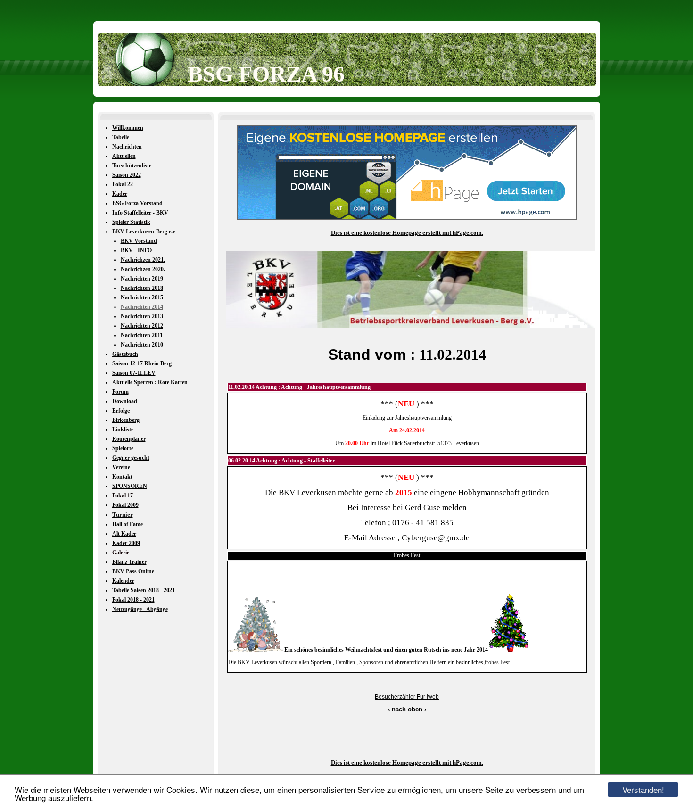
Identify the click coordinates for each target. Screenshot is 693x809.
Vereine (121, 467)
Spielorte (122, 448)
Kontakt (122, 476)
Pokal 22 (122, 184)
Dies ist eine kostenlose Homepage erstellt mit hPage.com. (407, 232)
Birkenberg (126, 420)
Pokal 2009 (125, 505)
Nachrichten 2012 (142, 325)
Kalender (123, 581)
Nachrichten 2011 (142, 335)
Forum (120, 391)
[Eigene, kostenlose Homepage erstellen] (407, 218)
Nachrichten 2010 (142, 344)
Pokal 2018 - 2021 (133, 599)
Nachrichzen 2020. (143, 269)
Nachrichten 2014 (142, 307)
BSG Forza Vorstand (137, 203)
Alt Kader (124, 533)
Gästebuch (125, 354)
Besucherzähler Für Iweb (407, 696)
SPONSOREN (129, 486)
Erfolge (121, 410)
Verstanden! (643, 789)
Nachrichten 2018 (142, 288)
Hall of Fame (127, 524)
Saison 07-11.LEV (134, 373)
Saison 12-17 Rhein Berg (142, 363)
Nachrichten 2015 (142, 297)
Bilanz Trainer (129, 562)
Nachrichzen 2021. (143, 259)
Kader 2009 (126, 543)
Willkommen (127, 127)
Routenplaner (129, 439)
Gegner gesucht (130, 457)
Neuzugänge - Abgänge (140, 609)
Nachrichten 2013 (142, 316)
